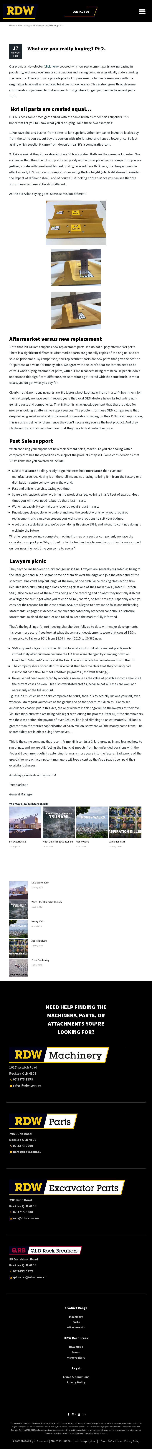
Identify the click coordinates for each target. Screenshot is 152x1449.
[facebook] (68, 1414)
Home (12, 25)
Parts (76, 1322)
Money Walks (82, 841)
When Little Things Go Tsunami (58, 841)
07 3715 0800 (23, 1212)
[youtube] (79, 1414)
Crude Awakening (40, 960)
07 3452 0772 (23, 1271)
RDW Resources (76, 1338)
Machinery (76, 1317)
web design (81, 1441)
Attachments (76, 1327)
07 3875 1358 (23, 1079)
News (76, 1352)
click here (51, 66)
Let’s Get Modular (18, 841)
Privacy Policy (76, 1382)
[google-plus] (74, 1414)
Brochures (76, 1347)
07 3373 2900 (23, 1146)
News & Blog (23, 25)
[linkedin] (84, 1414)
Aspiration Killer (117, 841)
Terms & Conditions (76, 1377)
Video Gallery (76, 1357)
